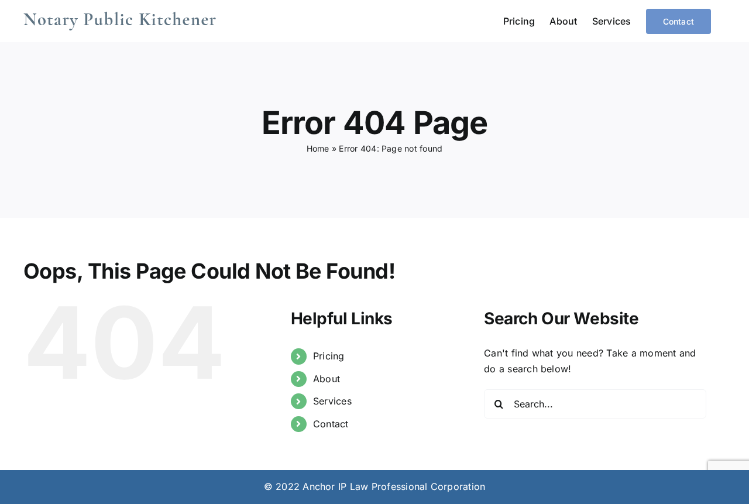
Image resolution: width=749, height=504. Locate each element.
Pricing (329, 356)
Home (318, 148)
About (326, 379)
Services (332, 401)
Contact (331, 424)
